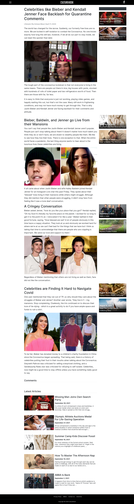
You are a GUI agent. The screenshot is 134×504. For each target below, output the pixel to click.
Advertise (79, 496)
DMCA (65, 496)
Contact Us (71, 496)
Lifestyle (27, 24)
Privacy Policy (57, 496)
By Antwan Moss (38, 24)
